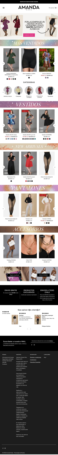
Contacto (4, 364)
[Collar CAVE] (29, 246)
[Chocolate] (48, 223)
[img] (5, 312)
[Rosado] (11, 79)
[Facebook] (31, 345)
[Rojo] (9, 79)
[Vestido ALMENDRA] (47, 121)
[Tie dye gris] (10, 139)
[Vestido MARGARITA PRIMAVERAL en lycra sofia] (11, 60)
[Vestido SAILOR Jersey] (11, 121)
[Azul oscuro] (47, 77)
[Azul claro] (45, 77)
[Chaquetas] (18, 90)
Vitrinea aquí (29, 35)
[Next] (55, 26)
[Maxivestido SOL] (11, 163)
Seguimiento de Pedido (7, 359)
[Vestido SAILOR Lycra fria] (29, 121)
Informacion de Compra (8, 357)
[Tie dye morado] (8, 139)
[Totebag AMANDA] (11, 246)
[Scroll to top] (55, 451)
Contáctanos (33, 359)
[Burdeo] (27, 223)
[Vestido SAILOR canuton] (29, 163)
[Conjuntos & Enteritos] (39, 90)
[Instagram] (34, 345)
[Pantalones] (50, 90)
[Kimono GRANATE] (47, 60)
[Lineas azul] (31, 139)
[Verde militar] (13, 79)
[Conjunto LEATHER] (47, 246)
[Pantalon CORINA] (47, 205)
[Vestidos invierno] (7, 90)
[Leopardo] (27, 139)
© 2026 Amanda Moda (7, 452)
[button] (28, 329)
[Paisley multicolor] (29, 139)
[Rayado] (30, 181)
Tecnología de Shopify (19, 452)
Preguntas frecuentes (35, 362)
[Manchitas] (33, 139)
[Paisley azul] (25, 139)
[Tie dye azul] (12, 139)
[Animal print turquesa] (35, 139)
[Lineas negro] (23, 139)
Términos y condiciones (35, 357)
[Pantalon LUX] (29, 205)
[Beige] (29, 223)
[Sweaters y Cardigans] (29, 90)
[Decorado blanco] (14, 139)
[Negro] (15, 79)
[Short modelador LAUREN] (29, 60)
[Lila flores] (16, 139)
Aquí (45, 357)
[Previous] (2, 26)
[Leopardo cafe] (6, 139)
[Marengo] (28, 181)
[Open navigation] (6, 8)
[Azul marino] (7, 79)
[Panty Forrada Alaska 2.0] (47, 163)
